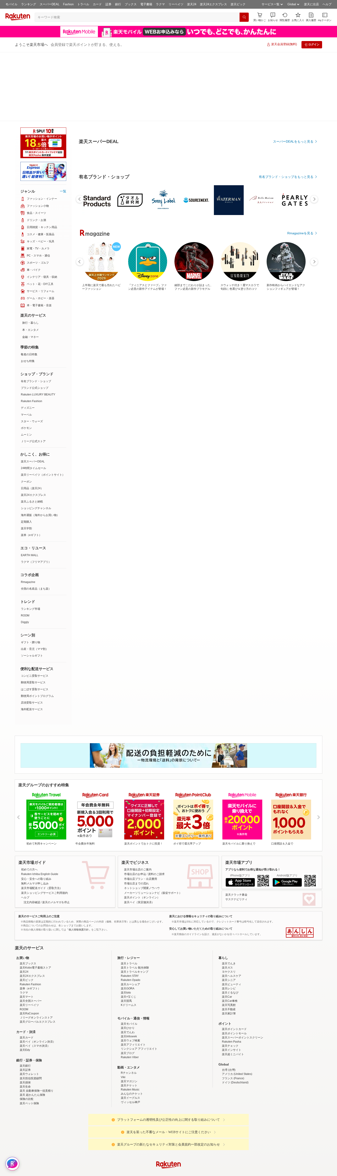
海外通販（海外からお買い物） (40, 446)
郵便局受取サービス (33, 613)
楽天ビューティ (231, 915)
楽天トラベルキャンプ (134, 902)
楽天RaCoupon (29, 944)
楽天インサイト (231, 981)
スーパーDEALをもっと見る (293, 119)
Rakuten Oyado (130, 911)
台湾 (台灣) (228, 1000)
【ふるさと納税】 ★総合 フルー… (196, 378)
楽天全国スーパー (31, 931)
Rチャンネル (129, 1003)
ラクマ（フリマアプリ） (36, 492)
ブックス (131, 4)
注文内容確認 (32, 833)
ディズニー (28, 338)
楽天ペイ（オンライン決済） (37, 972)
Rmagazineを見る (300, 537)
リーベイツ (175, 4)
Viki (123, 1008)
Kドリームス (128, 936)
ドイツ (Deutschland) (235, 1013)
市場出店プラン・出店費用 (140, 810)
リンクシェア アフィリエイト (139, 979)
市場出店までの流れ (136, 814)
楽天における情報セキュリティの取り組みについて (200, 847)
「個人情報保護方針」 (78, 860)
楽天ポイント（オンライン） (142, 828)
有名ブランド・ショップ (36, 312)
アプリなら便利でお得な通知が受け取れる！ (252, 800)
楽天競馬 (126, 931)
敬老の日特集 (29, 285)
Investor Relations (143, 1132)
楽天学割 (26, 459)
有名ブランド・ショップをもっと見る (286, 280)
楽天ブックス (28, 894)
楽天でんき (229, 894)
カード (97, 4)
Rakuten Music (130, 1020)
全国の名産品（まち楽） (36, 519)
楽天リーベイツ (29, 936)
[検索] (244, 17)
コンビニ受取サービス (34, 606)
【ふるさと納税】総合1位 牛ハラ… (92, 378)
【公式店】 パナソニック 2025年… (272, 378)
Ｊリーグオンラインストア (36, 948)
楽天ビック (238, 4)
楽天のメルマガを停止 (56, 833)
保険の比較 (26, 1030)
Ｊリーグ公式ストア (33, 372)
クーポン (26, 412)
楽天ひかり (128, 959)
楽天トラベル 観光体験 (135, 898)
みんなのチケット (132, 1024)
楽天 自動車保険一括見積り (36, 1021)
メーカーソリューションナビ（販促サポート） (153, 823)
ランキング (28, 4)
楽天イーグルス (130, 1028)
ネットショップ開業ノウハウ (142, 819)
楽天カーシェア (130, 915)
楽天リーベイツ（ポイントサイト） (43, 405)
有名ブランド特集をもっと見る (290, 477)
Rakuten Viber (130, 988)
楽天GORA (127, 919)
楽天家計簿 (229, 944)
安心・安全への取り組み (36, 810)
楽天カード (26, 968)
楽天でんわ (128, 963)
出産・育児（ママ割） (34, 580)
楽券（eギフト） (31, 466)
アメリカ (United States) (237, 1005)
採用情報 (208, 1132)
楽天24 (191, 4)
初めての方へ (29, 800)
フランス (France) (233, 1009)
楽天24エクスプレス (213, 4)
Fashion (68, 4)
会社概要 (102, 1132)
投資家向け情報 (121, 1132)
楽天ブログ (128, 984)
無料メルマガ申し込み (35, 814)
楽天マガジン (129, 1012)
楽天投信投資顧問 (31, 1009)
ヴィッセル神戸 (130, 1033)
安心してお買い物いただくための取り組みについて (200, 859)
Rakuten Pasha (231, 972)
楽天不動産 (229, 940)
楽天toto (126, 923)
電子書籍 (146, 4)
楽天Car (227, 927)
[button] (273, 17)
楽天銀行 (25, 996)
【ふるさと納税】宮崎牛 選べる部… (298, 378)
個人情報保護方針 (229, 1132)
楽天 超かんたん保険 (32, 1025)
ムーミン (26, 365)
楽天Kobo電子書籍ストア (35, 898)
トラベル (83, 4)
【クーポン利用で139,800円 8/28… (144, 378)
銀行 (118, 4)
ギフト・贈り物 (30, 573)
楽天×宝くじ (128, 927)
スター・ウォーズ (32, 352)
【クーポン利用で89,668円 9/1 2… (169, 378)
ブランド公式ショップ (34, 318)
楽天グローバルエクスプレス (37, 952)
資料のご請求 (156, 805)
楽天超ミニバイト (233, 985)
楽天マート (26, 927)
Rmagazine (28, 513)
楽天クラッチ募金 (236, 825)
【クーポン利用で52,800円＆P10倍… (118, 378)
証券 (108, 4)
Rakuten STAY (130, 906)
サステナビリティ (236, 830)
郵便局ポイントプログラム (37, 627)
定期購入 (26, 452)
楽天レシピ (229, 919)
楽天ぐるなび (230, 923)
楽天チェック (230, 976)
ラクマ (160, 4)
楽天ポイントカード (234, 960)
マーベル (26, 345)
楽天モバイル (129, 954)
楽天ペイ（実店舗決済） (139, 833)
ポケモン (26, 359)
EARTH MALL (29, 486)
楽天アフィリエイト (133, 975)
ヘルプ (327, 4)
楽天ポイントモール (234, 964)
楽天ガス (227, 898)
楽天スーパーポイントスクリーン (242, 968)
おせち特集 (28, 292)
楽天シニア (229, 911)
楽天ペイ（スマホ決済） (35, 976)
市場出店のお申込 (135, 805)
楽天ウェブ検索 (130, 971)
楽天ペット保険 (29, 1034)
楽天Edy (25, 981)
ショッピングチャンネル (36, 439)
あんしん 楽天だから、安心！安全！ (300, 864)
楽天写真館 (229, 936)
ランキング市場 (30, 539)
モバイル (11, 4)
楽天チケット (129, 1016)
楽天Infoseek (129, 967)
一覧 (63, 122)
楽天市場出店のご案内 (138, 800)
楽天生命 (25, 1017)
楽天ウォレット (29, 1005)
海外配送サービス (32, 640)
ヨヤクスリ (229, 902)
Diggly (25, 553)
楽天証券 (25, 1000)
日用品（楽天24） (32, 419)
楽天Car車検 (230, 931)
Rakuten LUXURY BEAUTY (38, 325)
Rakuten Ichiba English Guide (39, 805)
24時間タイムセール (33, 399)
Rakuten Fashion (31, 332)
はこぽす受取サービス (34, 620)
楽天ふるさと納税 (32, 432)
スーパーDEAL (49, 4)
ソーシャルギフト (32, 586)
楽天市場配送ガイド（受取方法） (41, 819)
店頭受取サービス (32, 633)
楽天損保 (25, 1013)
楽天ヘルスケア (231, 906)
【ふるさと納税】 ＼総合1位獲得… (246, 378)
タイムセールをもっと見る (294, 406)
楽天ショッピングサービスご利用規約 (44, 823)
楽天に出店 (311, 4)
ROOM (25, 546)
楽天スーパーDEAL (33, 392)
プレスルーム (191, 1132)
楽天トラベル (129, 894)
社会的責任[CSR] (169, 1132)
